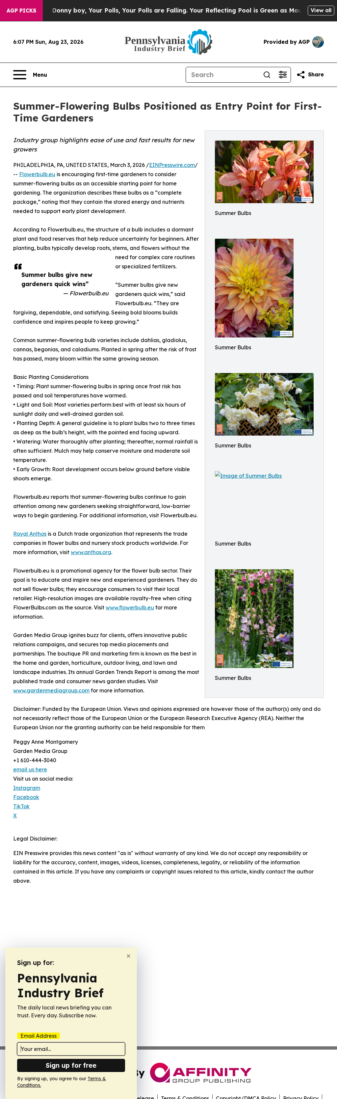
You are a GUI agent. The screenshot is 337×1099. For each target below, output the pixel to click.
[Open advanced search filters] (283, 74)
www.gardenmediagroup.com (51, 690)
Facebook (26, 797)
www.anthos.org (91, 552)
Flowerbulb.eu (37, 174)
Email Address (38, 1035)
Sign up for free (71, 1065)
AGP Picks (21, 10)
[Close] (128, 956)
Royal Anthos (29, 533)
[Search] (267, 74)
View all (321, 10)
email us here (30, 769)
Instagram (26, 788)
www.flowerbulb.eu (130, 607)
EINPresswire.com (172, 165)
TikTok (21, 806)
